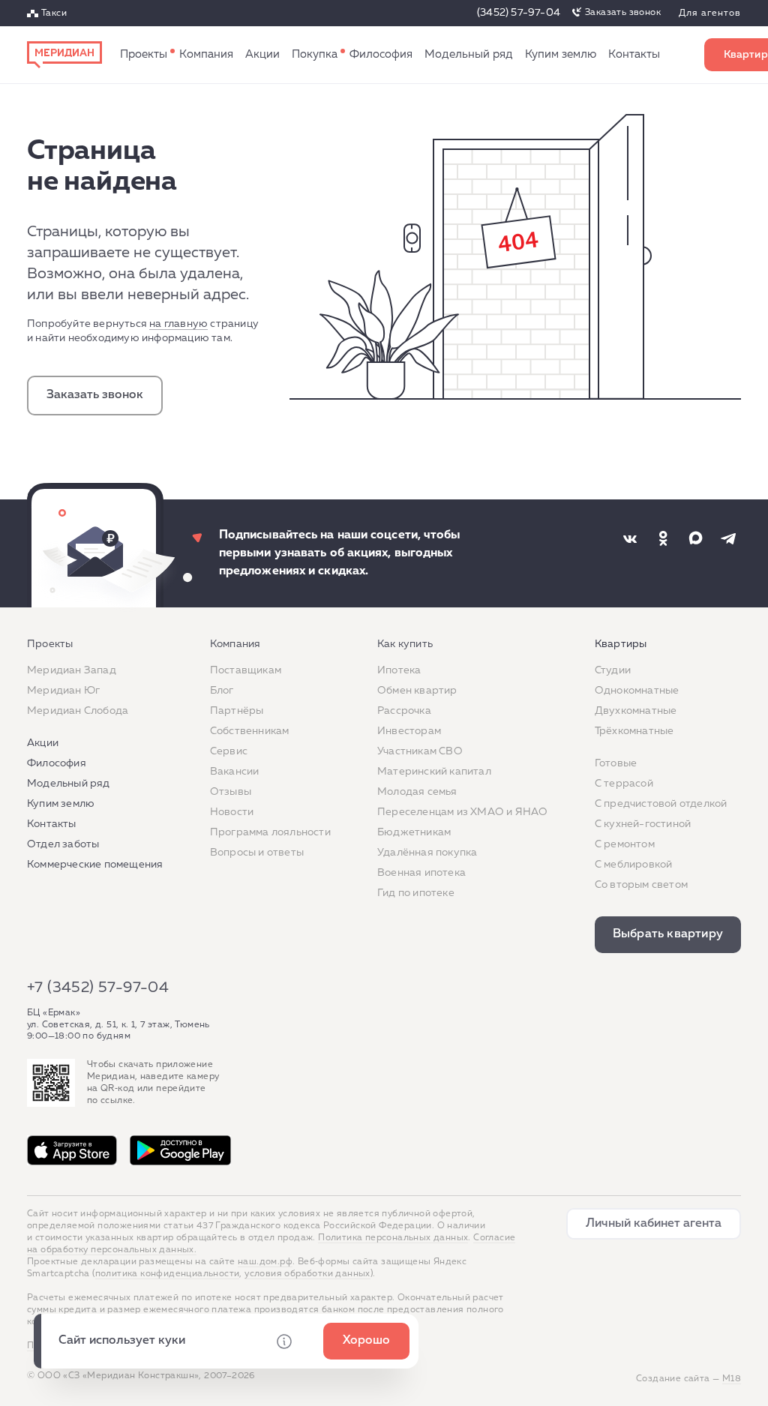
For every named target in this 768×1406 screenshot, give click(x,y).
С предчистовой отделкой (661, 804)
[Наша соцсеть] (630, 538)
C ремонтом (625, 844)
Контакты (634, 54)
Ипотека (399, 670)
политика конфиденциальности (167, 1274)
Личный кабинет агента (654, 1224)
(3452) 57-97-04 (518, 12)
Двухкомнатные (636, 711)
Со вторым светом (641, 885)
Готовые (616, 763)
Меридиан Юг (63, 690)
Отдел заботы (63, 844)
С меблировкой (634, 864)
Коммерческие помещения (95, 864)
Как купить (315, 54)
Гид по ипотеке (415, 893)
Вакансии (235, 771)
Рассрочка (404, 711)
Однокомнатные (637, 690)
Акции (262, 54)
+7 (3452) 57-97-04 (98, 987)
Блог (222, 690)
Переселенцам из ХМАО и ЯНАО (462, 812)
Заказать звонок (623, 12)
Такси (54, 13)
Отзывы (230, 792)
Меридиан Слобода (77, 711)
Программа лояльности (270, 832)
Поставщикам (245, 670)
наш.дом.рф (265, 1262)
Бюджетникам (414, 832)
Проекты (143, 54)
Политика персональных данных (393, 1238)
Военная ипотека (421, 873)
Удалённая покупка (427, 852)
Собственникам (250, 731)
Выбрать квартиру (668, 934)
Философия (381, 54)
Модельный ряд (468, 54)
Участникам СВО (420, 751)
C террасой (624, 783)
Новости (232, 812)
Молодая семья (417, 792)
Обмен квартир (417, 690)
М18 (731, 1379)
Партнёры (237, 711)
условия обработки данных (307, 1274)
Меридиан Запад (71, 670)
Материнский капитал (434, 771)
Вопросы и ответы (257, 852)
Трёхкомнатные (634, 731)
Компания (206, 54)
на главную (178, 324)
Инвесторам (409, 731)
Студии (613, 670)
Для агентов (710, 13)
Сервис (229, 751)
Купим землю (560, 54)
